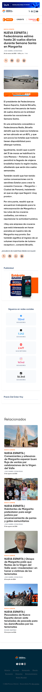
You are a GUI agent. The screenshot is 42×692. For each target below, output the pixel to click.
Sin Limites (35, 684)
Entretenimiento (31, 674)
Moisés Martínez (10, 630)
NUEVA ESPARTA (9, 29)
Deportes (19, 674)
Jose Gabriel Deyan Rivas (13, 51)
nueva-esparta (9, 450)
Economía (9, 674)
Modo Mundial (21, 677)
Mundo (35, 670)
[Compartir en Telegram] (24, 60)
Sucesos (16, 670)
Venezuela (26, 670)
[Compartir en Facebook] (12, 60)
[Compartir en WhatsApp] (18, 60)
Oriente (20, 19)
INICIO (9, 19)
